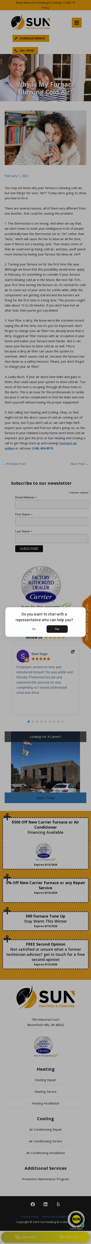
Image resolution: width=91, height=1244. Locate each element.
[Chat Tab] (45, 622)
